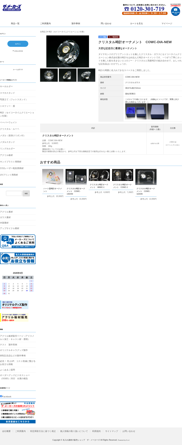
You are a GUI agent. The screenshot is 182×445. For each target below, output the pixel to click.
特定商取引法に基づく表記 (43, 431)
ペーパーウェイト (8, 122)
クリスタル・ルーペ (9, 129)
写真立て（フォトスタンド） (14, 99)
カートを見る (136, 23)
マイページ (167, 23)
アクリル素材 (6, 212)
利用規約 (96, 431)
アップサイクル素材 (9, 228)
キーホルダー (6, 86)
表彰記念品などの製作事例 (13, 355)
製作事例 (76, 23)
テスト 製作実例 (8, 344)
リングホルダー (7, 148)
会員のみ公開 (155, 143)
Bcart (128, 440)
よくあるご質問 (7, 370)
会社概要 (6, 431)
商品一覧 (15, 23)
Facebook (6, 396)
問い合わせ (106, 23)
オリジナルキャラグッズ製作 (14, 350)
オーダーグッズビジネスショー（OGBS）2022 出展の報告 (15, 377)
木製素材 (4, 223)
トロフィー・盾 (7, 106)
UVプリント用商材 (9, 175)
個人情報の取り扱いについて (74, 431)
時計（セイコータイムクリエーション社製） (66, 32)
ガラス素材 (5, 217)
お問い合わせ (128, 431)
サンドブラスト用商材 (10, 161)
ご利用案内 (45, 23)
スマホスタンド (7, 93)
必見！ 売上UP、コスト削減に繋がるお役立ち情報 (18, 363)
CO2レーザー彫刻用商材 (12, 168)
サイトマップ (111, 431)
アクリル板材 (6, 155)
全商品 (43, 32)
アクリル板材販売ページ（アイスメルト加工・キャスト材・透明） (17, 337)
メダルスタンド (7, 142)
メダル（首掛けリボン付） (13, 135)
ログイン (168, 145)
